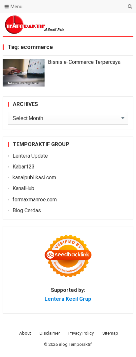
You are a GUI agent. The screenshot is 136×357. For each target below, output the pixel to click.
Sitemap (110, 333)
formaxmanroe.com (35, 199)
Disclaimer (50, 333)
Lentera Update (30, 156)
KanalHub (23, 188)
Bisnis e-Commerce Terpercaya (84, 62)
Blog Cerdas (27, 210)
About (25, 333)
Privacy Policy (81, 333)
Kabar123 (24, 167)
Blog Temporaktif (75, 344)
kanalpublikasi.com (34, 177)
